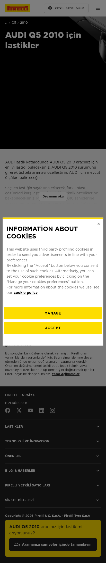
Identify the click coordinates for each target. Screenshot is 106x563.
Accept (53, 328)
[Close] (99, 224)
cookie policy (26, 292)
